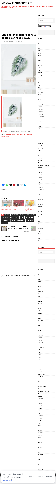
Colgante (40, 85)
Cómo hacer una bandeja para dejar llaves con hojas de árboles (29, 209)
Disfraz (39, 121)
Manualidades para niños (44, 165)
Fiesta (39, 128)
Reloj (39, 216)
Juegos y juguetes (42, 158)
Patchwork (40, 199)
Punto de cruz (41, 211)
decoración (15, 214)
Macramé (40, 160)
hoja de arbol (6, 220)
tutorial (5, 223)
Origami (39, 194)
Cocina (39, 80)
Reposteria (40, 218)
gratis (32, 214)
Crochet (39, 97)
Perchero (40, 206)
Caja (39, 77)
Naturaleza (40, 170)
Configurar (49, 476)
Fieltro (39, 126)
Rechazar (40, 476)
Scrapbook (40, 228)
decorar (22, 214)
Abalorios (40, 38)
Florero (39, 141)
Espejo (39, 123)
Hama (39, 150)
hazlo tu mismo (14, 217)
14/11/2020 (6, 41)
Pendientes (40, 204)
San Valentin (40, 226)
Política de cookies (7, 480)
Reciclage (40, 214)
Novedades (40, 187)
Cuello (39, 102)
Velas (39, 238)
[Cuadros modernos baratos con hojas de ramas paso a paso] (6, 203)
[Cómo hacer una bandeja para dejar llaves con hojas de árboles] (30, 203)
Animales (40, 53)
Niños (39, 182)
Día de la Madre (41, 116)
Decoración (40, 104)
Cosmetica (40, 92)
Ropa (39, 221)
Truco (39, 236)
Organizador (41, 189)
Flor (39, 133)
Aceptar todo (31, 476)
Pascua (39, 197)
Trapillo (39, 233)
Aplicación (40, 60)
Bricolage (40, 75)
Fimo (39, 131)
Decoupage (40, 114)
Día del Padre (41, 119)
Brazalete (40, 72)
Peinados (40, 201)
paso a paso (30, 220)
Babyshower (41, 63)
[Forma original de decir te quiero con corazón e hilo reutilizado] (18, 203)
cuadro (7, 214)
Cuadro (39, 99)
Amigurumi (40, 41)
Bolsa (39, 70)
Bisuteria (40, 65)
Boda (39, 67)
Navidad (40, 172)
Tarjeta (39, 231)
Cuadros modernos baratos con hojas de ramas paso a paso (6, 208)
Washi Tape (40, 240)
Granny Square (41, 145)
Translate (49, 26)
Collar (39, 87)
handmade (5, 217)
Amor (39, 43)
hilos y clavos (29, 217)
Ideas (20, 41)
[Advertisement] (18, 22)
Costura (39, 94)
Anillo (39, 50)
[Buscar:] (46, 20)
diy (28, 214)
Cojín (39, 82)
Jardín (39, 155)
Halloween (40, 148)
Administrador (13, 41)
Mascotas (40, 167)
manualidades (20, 220)
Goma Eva (40, 143)
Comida (39, 89)
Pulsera (39, 209)
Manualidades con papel (43, 162)
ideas (13, 220)
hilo (22, 217)
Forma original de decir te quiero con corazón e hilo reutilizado (17, 209)
